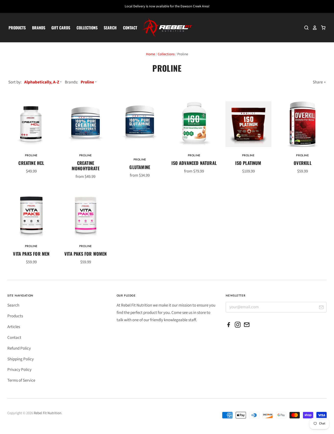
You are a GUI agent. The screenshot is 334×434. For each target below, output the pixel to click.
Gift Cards (60, 28)
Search (110, 28)
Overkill (302, 163)
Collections (87, 28)
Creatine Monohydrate (86, 165)
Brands (38, 28)
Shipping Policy (20, 359)
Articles (13, 327)
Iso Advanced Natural (194, 163)
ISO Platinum (248, 163)
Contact (130, 28)
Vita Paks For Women (85, 253)
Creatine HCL (31, 163)
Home (150, 54)
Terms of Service (21, 380)
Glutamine (139, 167)
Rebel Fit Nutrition (47, 413)
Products (17, 28)
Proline (31, 155)
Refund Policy (19, 348)
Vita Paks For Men (31, 253)
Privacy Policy (19, 370)
